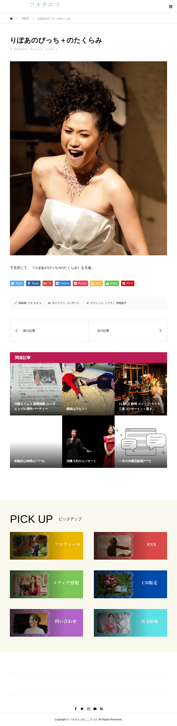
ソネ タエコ (34, 303)
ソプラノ (110, 303)
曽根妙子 (121, 303)
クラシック (96, 303)
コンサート (51, 49)
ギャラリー (36, 49)
